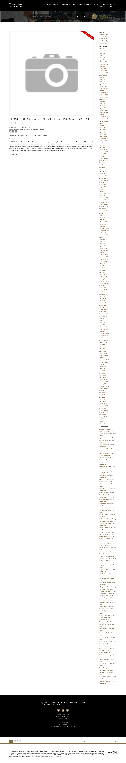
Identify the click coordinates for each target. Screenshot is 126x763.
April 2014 (102, 351)
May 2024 (102, 105)
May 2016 (102, 296)
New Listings (103, 36)
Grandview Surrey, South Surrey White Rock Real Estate (106, 539)
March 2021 (103, 173)
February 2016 (103, 303)
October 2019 (103, 206)
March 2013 (103, 379)
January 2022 (103, 154)
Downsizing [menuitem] (77, 4)
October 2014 (103, 338)
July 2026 (102, 53)
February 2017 (103, 276)
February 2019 (103, 224)
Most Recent (103, 49)
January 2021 (103, 178)
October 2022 (103, 141)
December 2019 (104, 202)
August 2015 (103, 316)
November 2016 (104, 283)
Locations (64, 4)
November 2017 (104, 257)
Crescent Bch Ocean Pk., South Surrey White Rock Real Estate (106, 499)
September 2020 (104, 184)
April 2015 (102, 324)
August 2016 (103, 289)
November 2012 (104, 388)
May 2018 (102, 243)
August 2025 (103, 75)
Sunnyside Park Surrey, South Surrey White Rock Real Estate (107, 644)
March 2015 (103, 327)
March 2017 (103, 274)
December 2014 (104, 333)
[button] (58, 710)
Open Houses (103, 38)
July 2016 (102, 292)
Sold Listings (103, 43)
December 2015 (104, 307)
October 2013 (103, 364)
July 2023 (102, 125)
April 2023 (102, 132)
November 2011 (104, 410)
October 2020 (103, 182)
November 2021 (104, 158)
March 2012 (103, 403)
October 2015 (103, 311)
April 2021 (102, 171)
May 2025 (102, 81)
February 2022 (103, 152)
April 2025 (102, 84)
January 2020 (103, 200)
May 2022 (102, 145)
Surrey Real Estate (104, 652)
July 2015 (102, 318)
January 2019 (103, 226)
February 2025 (103, 88)
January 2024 (103, 114)
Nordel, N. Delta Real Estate (107, 591)
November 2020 (104, 180)
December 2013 (104, 360)
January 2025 (103, 90)
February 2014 (103, 355)
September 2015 (104, 314)
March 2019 (103, 222)
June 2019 (102, 215)
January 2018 (103, 252)
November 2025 (104, 68)
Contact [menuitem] (112, 6)
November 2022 (104, 138)
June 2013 (102, 373)
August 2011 (103, 416)
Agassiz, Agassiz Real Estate (107, 438)
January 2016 (103, 305)
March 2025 (103, 86)
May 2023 (102, 130)
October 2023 (103, 119)
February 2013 (103, 381)
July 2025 (102, 77)
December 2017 (104, 254)
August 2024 (103, 99)
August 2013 (103, 368)
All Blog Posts (103, 34)
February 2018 (103, 250)
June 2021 (102, 167)
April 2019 (102, 219)
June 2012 (102, 397)
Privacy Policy (95, 741)
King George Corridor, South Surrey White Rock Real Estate (29, 129)
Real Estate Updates (105, 41)
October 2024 (103, 95)
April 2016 (102, 298)
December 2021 (104, 156)
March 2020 (103, 195)
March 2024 (103, 110)
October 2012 (103, 390)
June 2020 (102, 191)
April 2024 (102, 108)
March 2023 (103, 134)
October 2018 (103, 233)
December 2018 (104, 228)
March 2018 (103, 248)
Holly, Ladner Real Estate (106, 556)
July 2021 (102, 165)
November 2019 (104, 204)
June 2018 (102, 241)
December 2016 (104, 281)
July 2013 (102, 371)
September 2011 (104, 414)
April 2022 (102, 147)
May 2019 (102, 217)
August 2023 (103, 123)
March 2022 (103, 149)
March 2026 (103, 62)
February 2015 (103, 329)
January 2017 (103, 279)
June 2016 (102, 294)
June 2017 (102, 268)
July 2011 (102, 419)
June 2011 (102, 421)
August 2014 (103, 342)
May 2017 (102, 270)
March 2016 (103, 300)
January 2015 (103, 331)
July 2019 (102, 213)
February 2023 (103, 136)
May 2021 (102, 169)
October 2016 (103, 285)
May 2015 (102, 322)
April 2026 (102, 60)
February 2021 (103, 176)
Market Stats (108, 4)
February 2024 (103, 112)
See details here (14, 139)
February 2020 (103, 197)
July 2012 (102, 395)
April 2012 (102, 401)
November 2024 (104, 92)
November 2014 (104, 335)
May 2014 (102, 349)
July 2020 (102, 189)
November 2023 (104, 116)
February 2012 (103, 406)
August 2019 (103, 211)
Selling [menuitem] (96, 4)
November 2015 (104, 309)
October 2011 (103, 412)
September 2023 (104, 121)
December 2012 (104, 386)
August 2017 (103, 263)
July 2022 (102, 143)
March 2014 (103, 353)
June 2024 (102, 103)
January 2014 (103, 357)
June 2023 (102, 127)
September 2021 (104, 162)
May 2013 (102, 375)
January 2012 (103, 408)
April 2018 (102, 246)
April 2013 (102, 377)
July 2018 (102, 239)
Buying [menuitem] (86, 4)
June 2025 (102, 79)
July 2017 (102, 265)
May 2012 (102, 399)
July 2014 (102, 344)
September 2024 (104, 97)
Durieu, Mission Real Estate (107, 508)
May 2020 (102, 193)
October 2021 (103, 160)
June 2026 (102, 55)
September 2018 (104, 235)
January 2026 (103, 66)
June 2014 (102, 346)
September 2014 (104, 340)
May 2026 (102, 57)
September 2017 (104, 261)
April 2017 (102, 272)
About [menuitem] (101, 6)
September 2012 (104, 392)
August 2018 (103, 237)
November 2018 (104, 230)
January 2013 (103, 384)
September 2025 (104, 73)
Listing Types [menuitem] (51, 4)
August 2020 (103, 187)
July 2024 (102, 101)
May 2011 (102, 423)
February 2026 (103, 64)
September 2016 (104, 287)
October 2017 (103, 259)
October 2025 (103, 70)
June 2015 (102, 320)
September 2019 (104, 208)
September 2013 (104, 366)
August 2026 (103, 51)
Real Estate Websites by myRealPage (108, 741)
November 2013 (104, 362)
